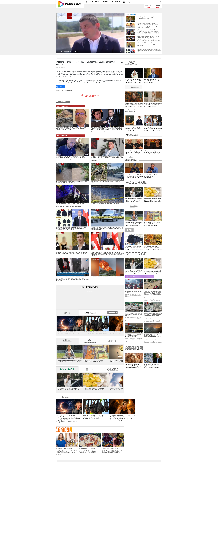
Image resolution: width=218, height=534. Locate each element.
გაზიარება (61, 86)
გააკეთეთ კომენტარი (64, 101)
